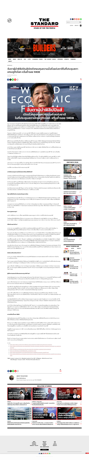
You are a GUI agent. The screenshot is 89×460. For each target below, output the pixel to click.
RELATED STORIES (44, 386)
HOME (9, 59)
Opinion (34, 444)
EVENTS (66, 59)
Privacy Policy (34, 445)
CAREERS (73, 59)
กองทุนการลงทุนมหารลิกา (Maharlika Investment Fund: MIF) (23, 358)
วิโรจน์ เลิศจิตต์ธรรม (13, 75)
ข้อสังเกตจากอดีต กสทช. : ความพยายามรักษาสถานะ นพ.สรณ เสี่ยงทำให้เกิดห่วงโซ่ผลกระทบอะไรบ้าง (42, 423)
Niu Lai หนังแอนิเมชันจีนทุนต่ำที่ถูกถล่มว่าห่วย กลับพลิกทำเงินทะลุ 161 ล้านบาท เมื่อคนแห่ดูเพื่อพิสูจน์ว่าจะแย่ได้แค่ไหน (75, 260)
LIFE (29, 59)
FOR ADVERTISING (44, 446)
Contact (55, 445)
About (44, 445)
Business (72, 257)
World (9, 65)
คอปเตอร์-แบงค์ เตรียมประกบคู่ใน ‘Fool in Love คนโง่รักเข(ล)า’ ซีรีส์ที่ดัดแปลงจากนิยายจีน (75, 274)
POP (25, 59)
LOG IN (71, 25)
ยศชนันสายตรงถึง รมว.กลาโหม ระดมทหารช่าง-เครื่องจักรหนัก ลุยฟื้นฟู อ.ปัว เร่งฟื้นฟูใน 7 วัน (75, 267)
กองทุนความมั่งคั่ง (21, 359)
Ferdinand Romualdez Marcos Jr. (33, 359)
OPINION (60, 59)
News (34, 441)
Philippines (39, 358)
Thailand (70, 206)
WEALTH (20, 59)
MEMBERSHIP (44, 449)
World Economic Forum (47, 358)
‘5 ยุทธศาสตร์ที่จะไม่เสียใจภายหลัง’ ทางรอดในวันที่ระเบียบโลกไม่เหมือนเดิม (70, 208)
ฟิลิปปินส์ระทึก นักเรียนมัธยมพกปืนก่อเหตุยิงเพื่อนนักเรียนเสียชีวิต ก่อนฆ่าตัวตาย (18, 423)
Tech (70, 175)
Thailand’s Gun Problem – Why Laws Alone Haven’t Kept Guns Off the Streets (70, 192)
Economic (66, 175)
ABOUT (10, 61)
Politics (72, 265)
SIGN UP (76, 25)
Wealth (44, 441)
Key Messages (14, 359)
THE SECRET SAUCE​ (50, 59)
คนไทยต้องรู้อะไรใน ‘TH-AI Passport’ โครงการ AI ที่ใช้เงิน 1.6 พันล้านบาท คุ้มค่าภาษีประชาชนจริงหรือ (70, 177)
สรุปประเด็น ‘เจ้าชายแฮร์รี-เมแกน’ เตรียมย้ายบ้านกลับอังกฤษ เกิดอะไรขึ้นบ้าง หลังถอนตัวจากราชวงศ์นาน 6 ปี (70, 224)
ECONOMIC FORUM (37, 59)
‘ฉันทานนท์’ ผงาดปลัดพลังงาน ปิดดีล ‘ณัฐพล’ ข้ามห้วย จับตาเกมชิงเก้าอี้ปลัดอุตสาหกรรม (67, 403)
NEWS (14, 59)
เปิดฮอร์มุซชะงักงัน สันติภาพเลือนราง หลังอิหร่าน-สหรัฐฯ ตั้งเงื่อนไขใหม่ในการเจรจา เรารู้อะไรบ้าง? (68, 423)
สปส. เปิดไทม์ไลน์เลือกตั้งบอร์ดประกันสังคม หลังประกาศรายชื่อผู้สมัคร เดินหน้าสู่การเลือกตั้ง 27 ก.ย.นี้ (70, 240)
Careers (44, 444)
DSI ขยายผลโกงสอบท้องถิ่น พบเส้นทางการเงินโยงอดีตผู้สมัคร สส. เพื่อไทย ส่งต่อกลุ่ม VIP (75, 253)
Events (55, 444)
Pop (55, 441)
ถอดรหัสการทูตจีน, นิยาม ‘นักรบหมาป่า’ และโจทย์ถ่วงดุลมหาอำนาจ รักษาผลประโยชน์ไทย (74, 282)
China (71, 279)
